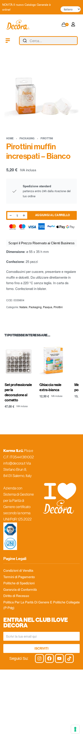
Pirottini (47, 138)
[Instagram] (39, 658)
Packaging (27, 138)
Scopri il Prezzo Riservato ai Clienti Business (41, 243)
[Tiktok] (69, 658)
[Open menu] (7, 40)
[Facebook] (49, 658)
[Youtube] (59, 658)
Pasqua (47, 307)
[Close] (76, 41)
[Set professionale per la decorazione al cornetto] (19, 360)
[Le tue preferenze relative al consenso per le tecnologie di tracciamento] (75, 729)
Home (10, 138)
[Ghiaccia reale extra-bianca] (53, 360)
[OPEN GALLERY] (41, 92)
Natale (23, 307)
